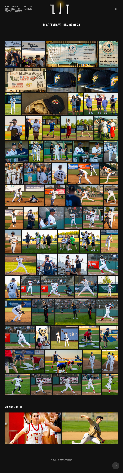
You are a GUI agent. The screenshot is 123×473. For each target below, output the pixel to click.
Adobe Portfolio (66, 460)
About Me (15, 6)
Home (7, 6)
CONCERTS (8, 11)
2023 (7, 9)
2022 (13, 9)
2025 (24, 6)
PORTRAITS (28, 9)
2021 (19, 9)
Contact (18, 11)
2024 (30, 6)
